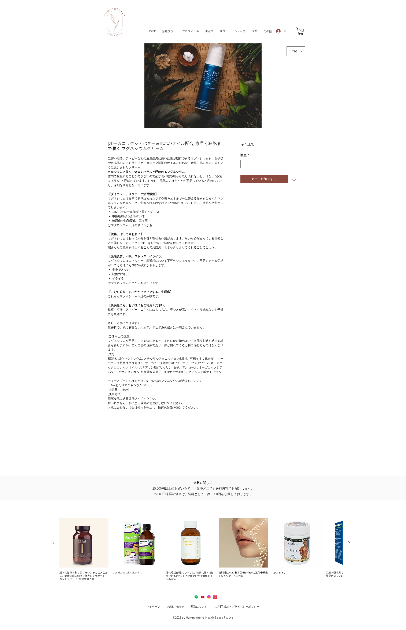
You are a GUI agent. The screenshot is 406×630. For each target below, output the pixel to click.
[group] (201, 549)
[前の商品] (53, 542)
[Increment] (256, 164)
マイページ (153, 606)
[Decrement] (244, 164)
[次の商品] (349, 542)
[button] (300, 31)
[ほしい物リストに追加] (294, 179)
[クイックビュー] (83, 543)
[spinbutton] (250, 164)
